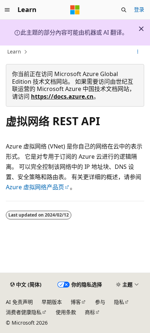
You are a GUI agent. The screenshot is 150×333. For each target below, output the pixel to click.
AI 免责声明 (19, 301)
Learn (14, 51)
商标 (90, 312)
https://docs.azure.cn (62, 96)
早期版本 (52, 301)
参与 (100, 301)
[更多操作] (137, 52)
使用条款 (66, 312)
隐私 (119, 301)
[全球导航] (7, 9)
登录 (139, 9)
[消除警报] (141, 29)
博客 (76, 301)
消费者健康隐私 (24, 312)
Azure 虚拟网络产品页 (35, 187)
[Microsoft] (75, 10)
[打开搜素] (124, 9)
